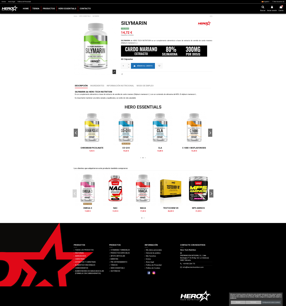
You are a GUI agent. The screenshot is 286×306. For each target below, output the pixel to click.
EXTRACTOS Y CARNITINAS (85, 262)
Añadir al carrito (144, 66)
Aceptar (238, 302)
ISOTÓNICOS (115, 271)
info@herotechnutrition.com (193, 267)
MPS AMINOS (198, 208)
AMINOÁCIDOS (80, 256)
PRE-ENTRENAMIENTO (119, 262)
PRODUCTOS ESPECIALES (120, 253)
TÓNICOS (114, 265)
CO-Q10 (126, 148)
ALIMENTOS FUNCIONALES (85, 265)
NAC (115, 208)
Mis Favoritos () (279, 1)
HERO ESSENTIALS (118, 268)
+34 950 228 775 (189, 264)
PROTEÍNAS (79, 253)
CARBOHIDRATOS (81, 268)
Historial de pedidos (153, 253)
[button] (49, 8)
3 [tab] (145, 158)
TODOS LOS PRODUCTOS (84, 250)
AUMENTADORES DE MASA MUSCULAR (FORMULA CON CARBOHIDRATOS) (89, 272)
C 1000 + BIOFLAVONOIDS (194, 148)
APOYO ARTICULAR (118, 256)
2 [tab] (143, 158)
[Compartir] (122, 74)
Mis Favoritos (151, 256)
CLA (160, 148)
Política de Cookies (153, 268)
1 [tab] (141, 158)
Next (210, 133)
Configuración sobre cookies (271, 302)
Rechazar (253, 302)
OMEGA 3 (87, 208)
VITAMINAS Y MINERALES (120, 250)
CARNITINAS (80, 259)
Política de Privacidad (24, 1)
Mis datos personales (154, 250)
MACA (143, 208)
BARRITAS (114, 259)
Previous (76, 133)
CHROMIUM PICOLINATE (92, 148)
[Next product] (211, 16)
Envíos (4, 1)
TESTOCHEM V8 (170, 208)
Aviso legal (11, 1)
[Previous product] (210, 16)
